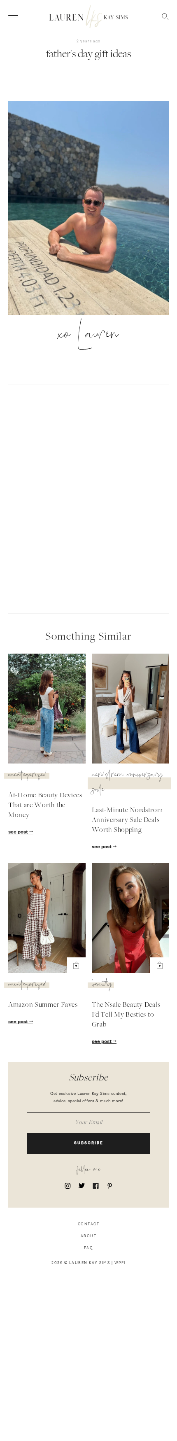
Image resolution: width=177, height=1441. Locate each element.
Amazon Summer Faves (43, 1005)
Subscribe (88, 1143)
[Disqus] (88, 498)
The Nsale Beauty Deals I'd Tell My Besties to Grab (126, 1015)
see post (18, 832)
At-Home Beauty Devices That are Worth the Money (45, 805)
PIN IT (92, 209)
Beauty (102, 985)
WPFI (120, 1263)
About (89, 1236)
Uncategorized (27, 775)
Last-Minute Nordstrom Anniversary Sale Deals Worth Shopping (127, 820)
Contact (89, 1224)
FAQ (88, 1248)
